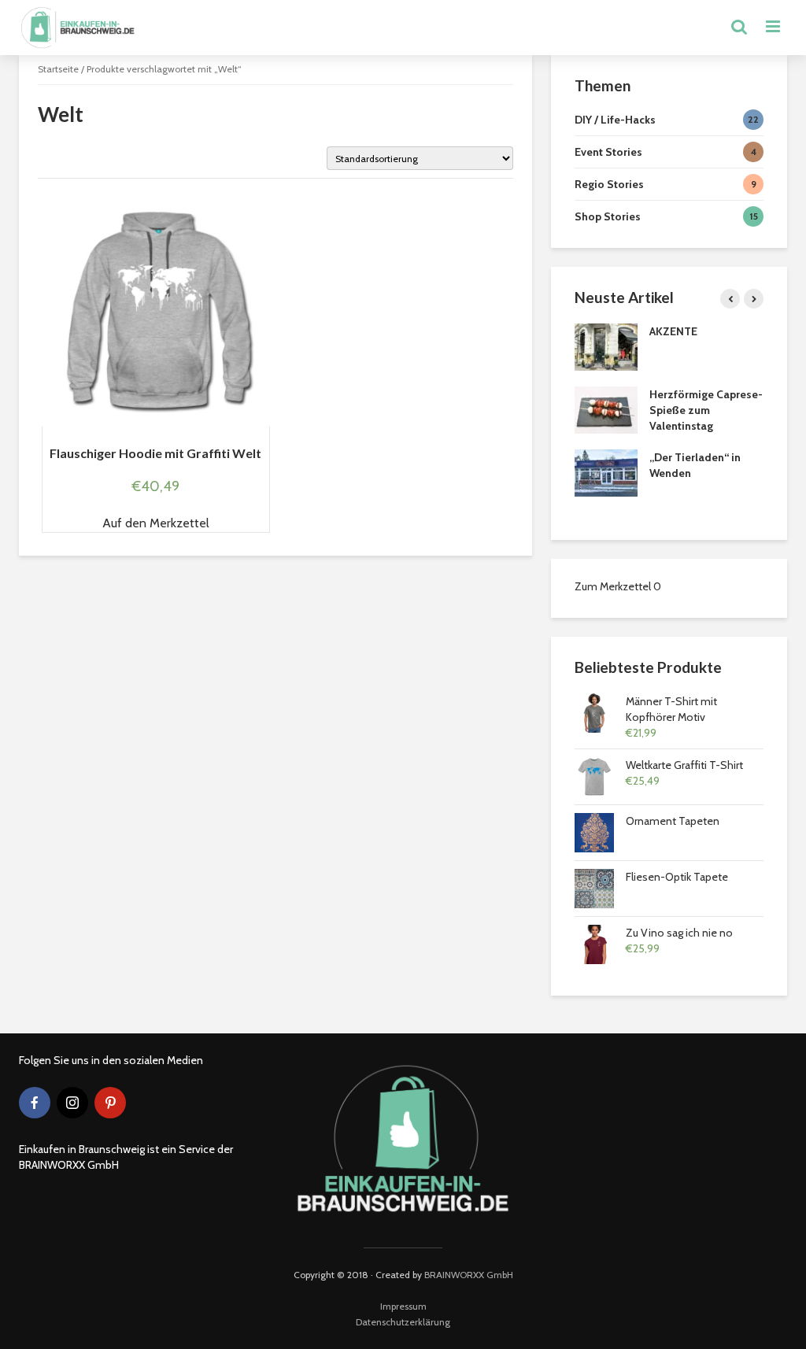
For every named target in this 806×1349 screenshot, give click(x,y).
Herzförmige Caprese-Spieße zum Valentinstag (706, 410)
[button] (155, 523)
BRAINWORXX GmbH (468, 1275)
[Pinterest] (110, 1102)
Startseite (58, 69)
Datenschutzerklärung (403, 1322)
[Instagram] (72, 1102)
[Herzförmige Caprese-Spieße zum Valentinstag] (606, 409)
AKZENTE (673, 331)
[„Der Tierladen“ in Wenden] (606, 472)
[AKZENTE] (606, 346)
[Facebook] (34, 1102)
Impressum (403, 1306)
